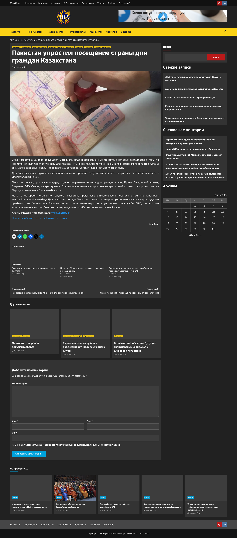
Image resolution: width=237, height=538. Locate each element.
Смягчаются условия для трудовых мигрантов (33, 268)
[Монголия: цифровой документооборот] (34, 324)
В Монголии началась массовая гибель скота (196, 149)
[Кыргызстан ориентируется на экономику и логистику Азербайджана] (162, 488)
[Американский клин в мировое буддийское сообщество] (75, 488)
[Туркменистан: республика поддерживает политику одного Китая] (85, 324)
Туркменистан (78, 32)
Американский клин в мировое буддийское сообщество (194, 89)
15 (195, 217)
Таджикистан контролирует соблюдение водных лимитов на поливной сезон (195, 120)
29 (195, 228)
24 (213, 223)
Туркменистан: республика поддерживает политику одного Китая (84, 347)
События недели (71, 3)
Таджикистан (55, 32)
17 (213, 217)
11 (222, 211)
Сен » (198, 235)
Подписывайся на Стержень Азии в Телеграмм (40, 218)
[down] (22, 32)
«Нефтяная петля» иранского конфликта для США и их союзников (193, 78)
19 (167, 223)
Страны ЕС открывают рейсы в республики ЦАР (190, 97)
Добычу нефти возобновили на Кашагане (187, 173)
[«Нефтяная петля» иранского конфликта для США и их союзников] (31, 488)
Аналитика (55, 3)
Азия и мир (30, 3)
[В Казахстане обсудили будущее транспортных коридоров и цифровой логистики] (136, 324)
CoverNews (130, 533)
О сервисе (125, 32)
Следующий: (129, 291)
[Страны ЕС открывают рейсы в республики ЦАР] (118, 488)
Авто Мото (42, 3)
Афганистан (26, 47)
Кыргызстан (35, 32)
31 (213, 228)
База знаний (124, 3)
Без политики (88, 3)
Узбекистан (95, 32)
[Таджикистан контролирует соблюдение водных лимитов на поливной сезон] (206, 488)
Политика (79, 47)
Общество (69, 47)
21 (186, 223)
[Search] (225, 31)
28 (186, 228)
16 (204, 217)
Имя (15, 421)
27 (177, 228)
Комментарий (20, 383)
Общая (15, 497)
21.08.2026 (17, 510)
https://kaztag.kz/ (60, 212)
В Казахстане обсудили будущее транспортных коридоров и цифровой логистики (135, 347)
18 (222, 217)
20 (177, 223)
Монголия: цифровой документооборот (25, 345)
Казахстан (15, 32)
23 (204, 223)
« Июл (192, 235)
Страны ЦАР (88, 47)
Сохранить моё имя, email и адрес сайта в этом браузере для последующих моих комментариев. (68, 444)
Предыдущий (48, 291)
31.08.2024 (18, 67)
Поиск (167, 47)
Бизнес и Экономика (39, 47)
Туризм (100, 3)
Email (90, 421)
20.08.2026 (105, 510)
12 (167, 217)
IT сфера (111, 3)
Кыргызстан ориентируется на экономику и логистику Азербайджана (194, 108)
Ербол (169, 164)
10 (213, 211)
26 (167, 228)
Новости (61, 47)
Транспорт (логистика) (102, 47)
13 (177, 217)
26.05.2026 (17, 351)
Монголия (111, 32)
